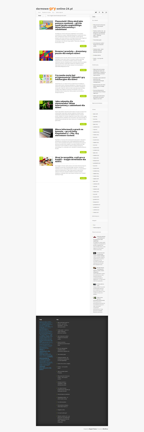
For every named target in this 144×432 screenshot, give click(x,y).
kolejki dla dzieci (49, 338)
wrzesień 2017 (96, 207)
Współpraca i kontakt (46, 12)
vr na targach (46, 365)
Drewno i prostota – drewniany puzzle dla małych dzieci (70, 52)
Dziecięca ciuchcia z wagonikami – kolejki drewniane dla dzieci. (62, 384)
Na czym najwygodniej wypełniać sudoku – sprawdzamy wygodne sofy (63, 350)
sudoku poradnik (44, 360)
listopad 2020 (96, 160)
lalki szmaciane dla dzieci (44, 342)
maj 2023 (95, 129)
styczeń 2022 (96, 147)
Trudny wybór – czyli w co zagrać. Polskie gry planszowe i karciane (63, 332)
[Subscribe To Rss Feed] (102, 12)
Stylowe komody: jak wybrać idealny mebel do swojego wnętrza (99, 86)
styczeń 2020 (96, 168)
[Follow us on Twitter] (96, 12)
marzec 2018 (96, 191)
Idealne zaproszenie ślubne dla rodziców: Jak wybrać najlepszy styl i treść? (99, 97)
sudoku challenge (43, 353)
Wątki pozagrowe (59, 12)
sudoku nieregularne (46, 357)
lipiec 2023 (95, 124)
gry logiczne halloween (43, 332)
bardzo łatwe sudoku (43, 322)
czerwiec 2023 (96, 126)
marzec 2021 (96, 158)
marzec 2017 (96, 212)
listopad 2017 (96, 202)
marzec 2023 (96, 134)
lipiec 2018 (95, 181)
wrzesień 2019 (96, 171)
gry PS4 (44, 335)
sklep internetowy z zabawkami (47, 346)
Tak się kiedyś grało (97, 39)
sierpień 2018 (96, 178)
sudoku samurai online (44, 361)
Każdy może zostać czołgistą (64, 363)
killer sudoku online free (46, 337)
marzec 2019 (96, 176)
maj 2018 (95, 186)
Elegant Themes (93, 429)
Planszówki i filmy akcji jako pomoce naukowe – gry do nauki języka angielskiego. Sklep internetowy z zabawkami (69, 25)
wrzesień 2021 (96, 150)
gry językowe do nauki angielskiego (45, 331)
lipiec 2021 (95, 152)
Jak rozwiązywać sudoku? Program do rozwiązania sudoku (98, 45)
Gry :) (53, 12)
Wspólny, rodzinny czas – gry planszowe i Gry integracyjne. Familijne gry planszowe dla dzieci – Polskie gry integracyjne (99, 33)
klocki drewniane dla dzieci (45, 338)
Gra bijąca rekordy (97, 55)
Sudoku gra (49, 355)
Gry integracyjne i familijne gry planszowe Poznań (44, 330)
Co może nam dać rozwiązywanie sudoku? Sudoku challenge (99, 254)
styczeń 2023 (96, 139)
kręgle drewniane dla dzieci (47, 341)
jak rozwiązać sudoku (45, 335)
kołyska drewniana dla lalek (45, 341)
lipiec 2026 (95, 114)
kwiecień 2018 (96, 189)
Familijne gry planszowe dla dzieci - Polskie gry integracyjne (45, 325)
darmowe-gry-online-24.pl (65, 31)
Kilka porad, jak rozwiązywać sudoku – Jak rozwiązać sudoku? (99, 26)
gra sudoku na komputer (46, 327)
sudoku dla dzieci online (45, 354)
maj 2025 (95, 116)
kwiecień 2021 (96, 155)
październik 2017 (96, 204)
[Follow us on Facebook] (99, 12)
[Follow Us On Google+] (106, 12)
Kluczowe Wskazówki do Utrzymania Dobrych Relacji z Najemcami (99, 92)
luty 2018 (95, 194)
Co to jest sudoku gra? (62, 413)
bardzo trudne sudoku (45, 322)
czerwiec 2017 (96, 209)
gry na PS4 (49, 332)
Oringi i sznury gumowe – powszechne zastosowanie (99, 299)
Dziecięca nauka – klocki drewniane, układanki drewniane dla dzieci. (98, 51)
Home (39, 12)
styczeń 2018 (96, 196)
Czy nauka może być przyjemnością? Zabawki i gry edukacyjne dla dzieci (70, 77)
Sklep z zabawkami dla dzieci (44, 351)
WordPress (105, 429)
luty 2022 (95, 145)
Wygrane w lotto (61, 409)
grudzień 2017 (96, 199)
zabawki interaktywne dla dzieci (45, 367)
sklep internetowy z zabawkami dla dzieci (44, 348)
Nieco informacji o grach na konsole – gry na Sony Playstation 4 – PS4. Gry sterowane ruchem (69, 132)
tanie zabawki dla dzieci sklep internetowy (46, 362)
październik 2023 (96, 121)
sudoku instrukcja (43, 356)
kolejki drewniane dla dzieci (45, 339)
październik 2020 (96, 163)
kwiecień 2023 (96, 132)
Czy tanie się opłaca (62, 402)
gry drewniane (43, 329)
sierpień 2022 (96, 142)
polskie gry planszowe (44, 344)
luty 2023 (95, 137)
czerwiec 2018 (96, 183)
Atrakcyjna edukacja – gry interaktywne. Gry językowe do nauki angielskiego (63, 359)
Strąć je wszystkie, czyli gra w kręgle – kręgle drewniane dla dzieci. (70, 159)
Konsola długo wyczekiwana (64, 394)
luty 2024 (95, 119)
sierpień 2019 (96, 173)
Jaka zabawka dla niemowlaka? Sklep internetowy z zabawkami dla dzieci (70, 104)
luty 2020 (95, 165)
